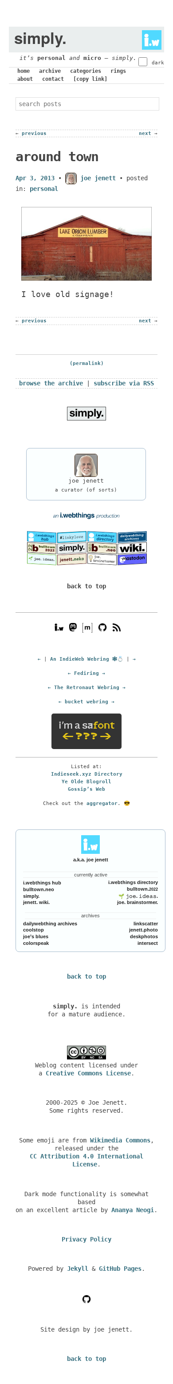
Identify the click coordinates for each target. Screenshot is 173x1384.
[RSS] (117, 626)
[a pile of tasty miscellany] (132, 547)
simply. (31, 896)
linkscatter (146, 923)
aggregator (102, 803)
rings (118, 71)
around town (57, 156)
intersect (148, 943)
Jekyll (77, 1268)
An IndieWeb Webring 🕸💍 (86, 659)
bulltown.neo (38, 889)
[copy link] (90, 79)
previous (34, 133)
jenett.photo (143, 929)
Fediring (86, 673)
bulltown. (142, 889)
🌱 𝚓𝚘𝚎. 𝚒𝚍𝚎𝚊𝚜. (138, 896)
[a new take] (42, 547)
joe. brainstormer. (137, 902)
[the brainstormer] (102, 559)
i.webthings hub (42, 882)
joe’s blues (35, 936)
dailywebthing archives (50, 923)
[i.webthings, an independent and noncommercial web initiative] (42, 536)
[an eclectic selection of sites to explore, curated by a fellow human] (102, 536)
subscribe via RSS (124, 383)
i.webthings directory (133, 882)
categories (85, 71)
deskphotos (144, 936)
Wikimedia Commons (120, 1140)
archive (50, 71)
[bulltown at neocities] (102, 547)
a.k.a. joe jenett (90, 859)
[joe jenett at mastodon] (132, 559)
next (145, 133)
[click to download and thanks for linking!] (86, 412)
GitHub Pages (120, 1268)
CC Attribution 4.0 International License (86, 1160)
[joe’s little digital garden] (42, 559)
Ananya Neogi (132, 1209)
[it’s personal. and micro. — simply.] (72, 547)
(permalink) (87, 363)
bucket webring (86, 701)
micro (92, 58)
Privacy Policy (86, 1239)
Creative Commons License (88, 1073)
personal (51, 58)
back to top (86, 586)
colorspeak (36, 943)
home (23, 71)
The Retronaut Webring (86, 687)
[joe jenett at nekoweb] (72, 559)
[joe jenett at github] (102, 626)
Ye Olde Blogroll (86, 781)
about (25, 79)
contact (53, 79)
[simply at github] (86, 1298)
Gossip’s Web (86, 789)
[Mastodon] (73, 626)
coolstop (33, 929)
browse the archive (51, 383)
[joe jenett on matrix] (86, 626)
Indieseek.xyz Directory (86, 774)
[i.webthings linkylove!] (72, 536)
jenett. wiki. (36, 902)
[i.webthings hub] (59, 626)
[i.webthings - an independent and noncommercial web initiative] (149, 38)
